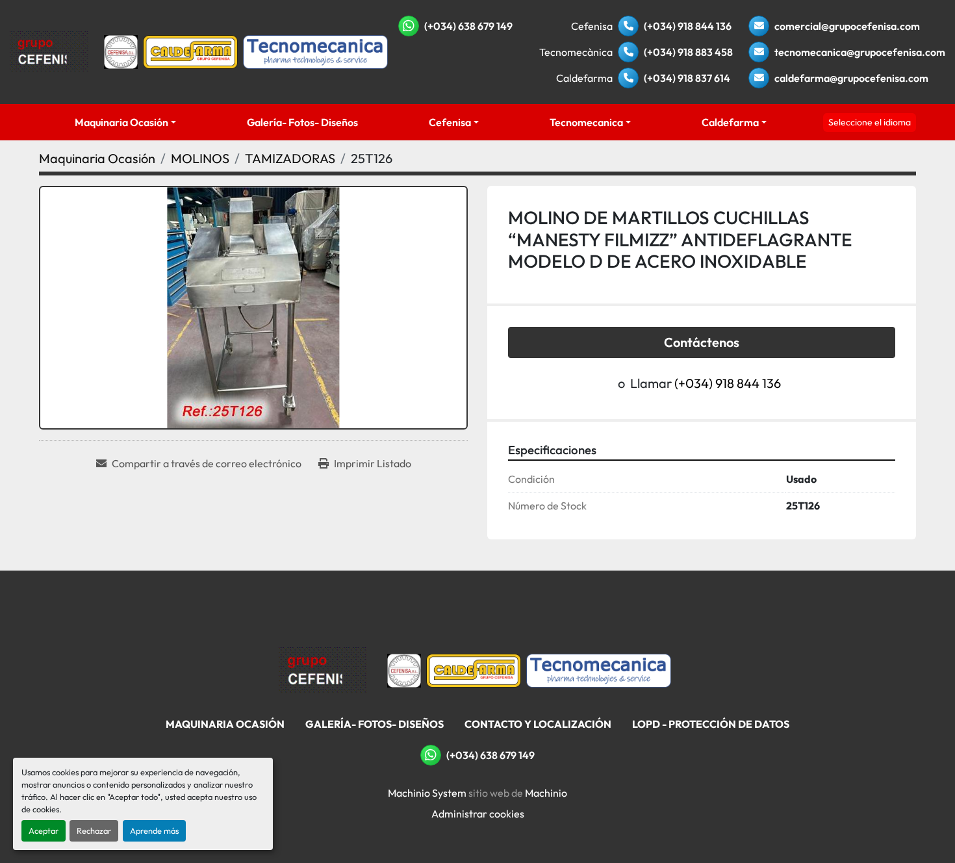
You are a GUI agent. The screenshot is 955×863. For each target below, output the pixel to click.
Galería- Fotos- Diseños (302, 122)
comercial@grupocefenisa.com (847, 25)
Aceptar (43, 830)
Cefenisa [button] (450, 122)
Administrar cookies (477, 813)
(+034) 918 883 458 (688, 51)
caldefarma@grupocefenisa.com (851, 77)
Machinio (546, 792)
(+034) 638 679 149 (468, 25)
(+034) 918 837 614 (687, 77)
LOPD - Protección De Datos (710, 723)
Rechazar (94, 830)
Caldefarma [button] (730, 122)
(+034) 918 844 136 (688, 25)
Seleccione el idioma (869, 122)
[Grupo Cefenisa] (322, 669)
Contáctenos (701, 342)
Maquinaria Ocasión (121, 122)
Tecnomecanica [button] (586, 122)
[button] (125, 122)
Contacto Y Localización (538, 723)
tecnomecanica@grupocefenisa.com (859, 51)
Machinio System (427, 792)
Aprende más (154, 830)
